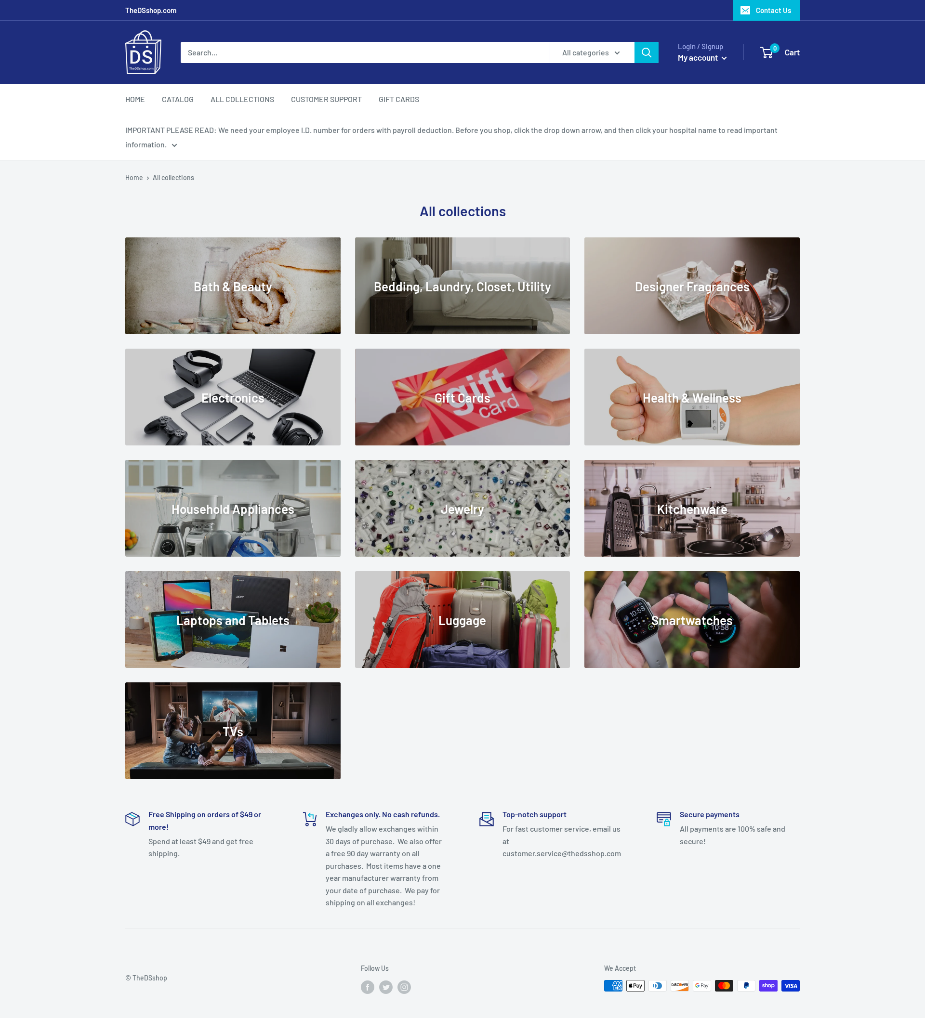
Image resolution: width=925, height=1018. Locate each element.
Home (134, 177)
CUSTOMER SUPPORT (326, 99)
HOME (135, 99)
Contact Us (773, 10)
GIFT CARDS (399, 99)
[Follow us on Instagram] (404, 986)
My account (698, 57)
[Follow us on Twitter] (386, 986)
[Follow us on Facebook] (367, 986)
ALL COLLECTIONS (242, 99)
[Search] (646, 52)
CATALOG (178, 99)
